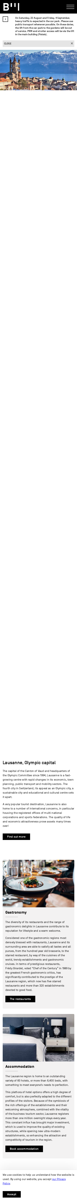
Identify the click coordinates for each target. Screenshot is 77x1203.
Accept (11, 1194)
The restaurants (20, 999)
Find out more (16, 837)
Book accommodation (24, 1149)
